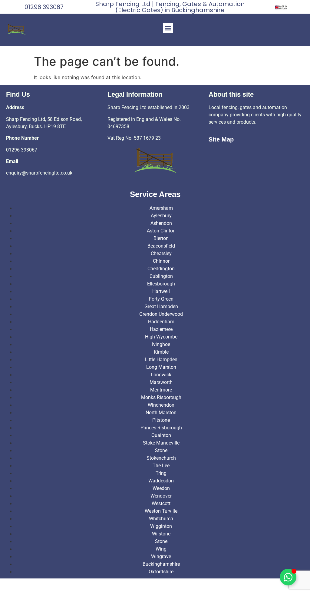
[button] (168, 28)
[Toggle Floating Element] (288, 577)
